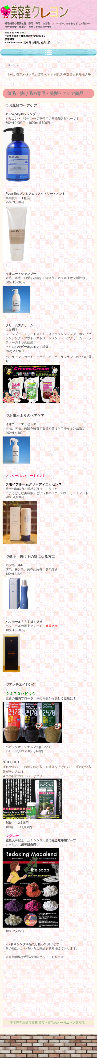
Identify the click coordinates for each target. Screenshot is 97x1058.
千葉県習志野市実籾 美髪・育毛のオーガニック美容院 (47, 1022)
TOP (10, 65)
